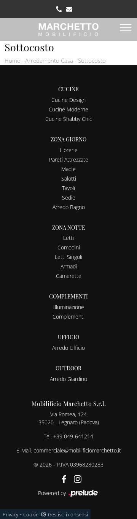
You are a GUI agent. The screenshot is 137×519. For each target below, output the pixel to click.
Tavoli (68, 188)
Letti (68, 237)
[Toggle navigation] (125, 28)
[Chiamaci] (59, 9)
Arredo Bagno (69, 207)
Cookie (30, 514)
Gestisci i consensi (68, 514)
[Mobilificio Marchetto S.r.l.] (68, 29)
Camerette (68, 275)
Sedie (68, 197)
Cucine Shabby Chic (68, 118)
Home (12, 60)
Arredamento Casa (49, 60)
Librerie (69, 150)
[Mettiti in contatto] (69, 9)
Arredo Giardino (68, 379)
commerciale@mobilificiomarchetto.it (77, 450)
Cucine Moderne (68, 109)
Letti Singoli (68, 256)
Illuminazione (68, 307)
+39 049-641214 (73, 436)
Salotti (68, 178)
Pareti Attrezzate (68, 159)
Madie (68, 169)
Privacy (10, 514)
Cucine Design (68, 99)
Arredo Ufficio (68, 347)
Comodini (68, 247)
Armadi (69, 266)
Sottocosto (92, 60)
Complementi (68, 316)
